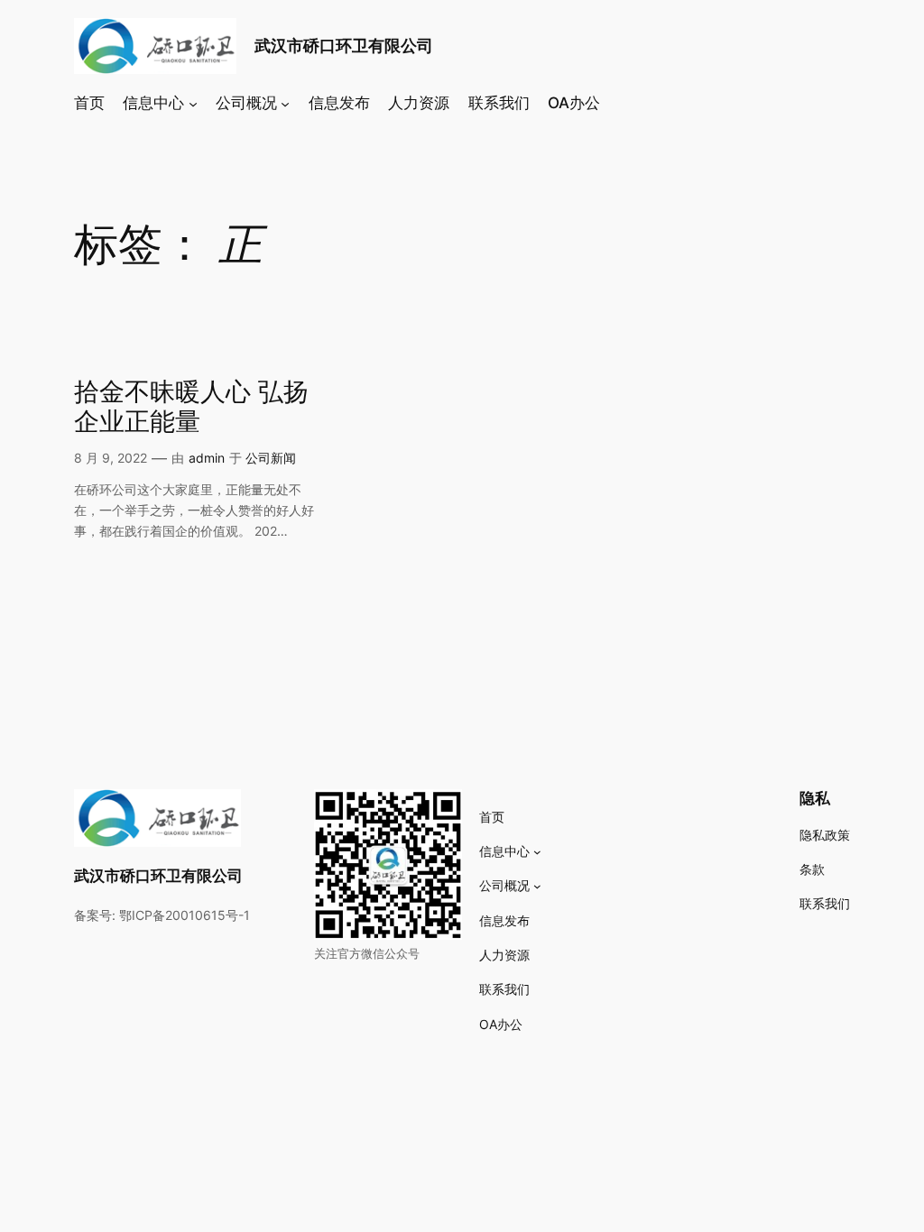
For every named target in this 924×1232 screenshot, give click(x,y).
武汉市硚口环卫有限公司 (343, 45)
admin (207, 457)
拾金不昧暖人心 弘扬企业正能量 (191, 407)
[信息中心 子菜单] (193, 102)
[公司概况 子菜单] (285, 102)
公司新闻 (270, 457)
